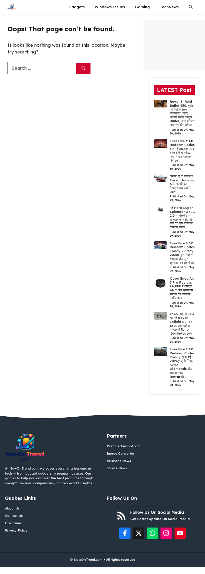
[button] (191, 7)
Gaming (142, 6)
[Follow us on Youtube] (180, 533)
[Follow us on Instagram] (166, 533)
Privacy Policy (16, 530)
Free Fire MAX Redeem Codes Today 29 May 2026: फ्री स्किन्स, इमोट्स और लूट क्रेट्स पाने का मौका (182, 253)
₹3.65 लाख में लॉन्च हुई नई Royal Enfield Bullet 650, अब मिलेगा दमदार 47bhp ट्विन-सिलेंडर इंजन (182, 323)
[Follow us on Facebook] (124, 533)
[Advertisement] (174, 45)
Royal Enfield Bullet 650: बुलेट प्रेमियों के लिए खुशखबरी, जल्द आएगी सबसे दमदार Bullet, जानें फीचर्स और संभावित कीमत (182, 113)
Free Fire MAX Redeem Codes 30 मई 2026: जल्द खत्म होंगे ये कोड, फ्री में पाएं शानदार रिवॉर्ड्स (182, 150)
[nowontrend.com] (12, 7)
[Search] (83, 68)
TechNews (169, 6)
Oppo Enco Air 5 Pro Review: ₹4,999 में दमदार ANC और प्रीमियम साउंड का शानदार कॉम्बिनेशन (182, 288)
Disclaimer (13, 523)
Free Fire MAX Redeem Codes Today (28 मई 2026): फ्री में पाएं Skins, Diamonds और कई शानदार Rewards (182, 362)
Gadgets (76, 6)
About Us (12, 508)
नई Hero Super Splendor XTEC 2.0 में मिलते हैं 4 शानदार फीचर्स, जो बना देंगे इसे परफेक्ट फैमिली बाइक (182, 217)
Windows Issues (110, 6)
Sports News (117, 468)
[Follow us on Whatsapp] (152, 533)
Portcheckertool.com (123, 446)
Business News (119, 461)
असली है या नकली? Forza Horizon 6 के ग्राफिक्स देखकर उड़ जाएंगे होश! (182, 184)
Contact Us (14, 516)
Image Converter (120, 453)
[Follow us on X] (138, 533)
